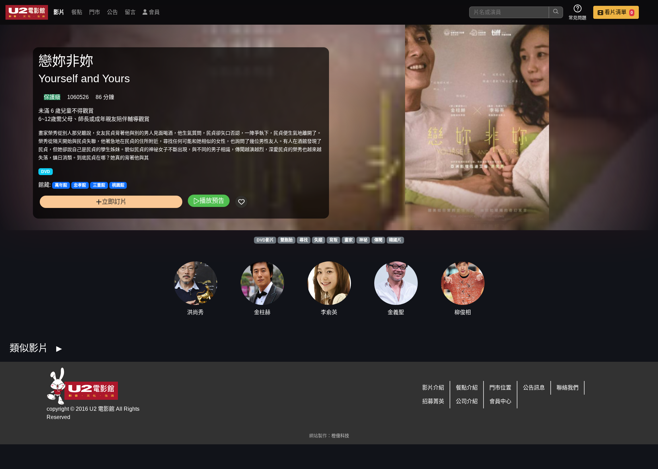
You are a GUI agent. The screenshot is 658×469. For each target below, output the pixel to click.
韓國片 (395, 240)
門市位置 (500, 388)
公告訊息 (534, 388)
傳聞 (378, 240)
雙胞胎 (286, 240)
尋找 (304, 240)
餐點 (76, 12)
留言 (130, 12)
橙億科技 (340, 435)
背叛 (333, 240)
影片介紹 (433, 388)
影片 (58, 12)
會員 (153, 12)
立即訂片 (114, 201)
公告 (112, 12)
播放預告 (211, 200)
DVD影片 (265, 240)
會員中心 (500, 401)
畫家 (348, 240)
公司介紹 (467, 401)
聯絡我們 (567, 388)
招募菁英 (433, 401)
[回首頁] (26, 12)
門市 (94, 12)
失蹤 (318, 240)
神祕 (363, 240)
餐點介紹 (467, 388)
